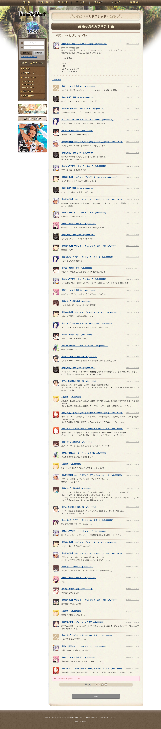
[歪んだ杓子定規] (56, 48)
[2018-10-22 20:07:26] (132, 153)
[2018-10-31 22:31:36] (132, 520)
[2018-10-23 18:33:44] (132, 188)
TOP (27, 3)
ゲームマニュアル (32, 77)
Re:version (113, 717)
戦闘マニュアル (32, 87)
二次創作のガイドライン (91, 717)
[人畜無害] (56, 401)
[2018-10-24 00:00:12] (132, 199)
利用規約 (47, 717)
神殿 (45, 3)
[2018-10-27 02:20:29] (132, 301)
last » (105, 684)
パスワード (21, 48)
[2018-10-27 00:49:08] (132, 290)
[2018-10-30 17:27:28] (132, 453)
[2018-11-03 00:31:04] (132, 600)
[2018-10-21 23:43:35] (132, 141)
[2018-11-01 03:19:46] (132, 531)
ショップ (116, 3)
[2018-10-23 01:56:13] (132, 166)
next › (102, 684)
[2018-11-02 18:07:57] (132, 577)
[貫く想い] (56, 306)
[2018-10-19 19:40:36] (132, 86)
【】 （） (84, 44)
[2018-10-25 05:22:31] (132, 212)
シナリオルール (32, 81)
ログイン (26, 53)
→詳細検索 (56, 80)
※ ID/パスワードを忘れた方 (29, 57)
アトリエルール (32, 84)
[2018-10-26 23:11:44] (132, 268)
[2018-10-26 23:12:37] (132, 279)
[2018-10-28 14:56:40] (132, 345)
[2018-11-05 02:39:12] (132, 646)
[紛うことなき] (56, 91)
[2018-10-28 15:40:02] (132, 356)
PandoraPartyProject (32, 14)
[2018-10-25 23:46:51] (132, 234)
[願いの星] (56, 417)
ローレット (63, 3)
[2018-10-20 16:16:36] (132, 130)
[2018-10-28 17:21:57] (132, 368)
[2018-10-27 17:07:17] (132, 323)
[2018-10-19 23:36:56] (132, 108)
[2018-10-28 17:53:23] (132, 381)
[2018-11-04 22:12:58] (132, 622)
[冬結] (56, 135)
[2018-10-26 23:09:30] (132, 257)
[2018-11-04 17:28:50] (132, 611)
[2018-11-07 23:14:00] (132, 668)
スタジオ (98, 3)
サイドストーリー (32, 73)
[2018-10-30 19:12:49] (132, 464)
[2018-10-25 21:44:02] (132, 223)
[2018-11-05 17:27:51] (132, 657)
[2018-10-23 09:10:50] (132, 177)
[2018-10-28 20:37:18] (132, 397)
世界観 (32, 69)
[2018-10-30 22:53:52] (132, 488)
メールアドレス (21, 43)
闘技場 (134, 3)
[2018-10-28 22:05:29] (132, 428)
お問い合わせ (32, 96)
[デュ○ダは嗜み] (56, 361)
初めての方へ (32, 91)
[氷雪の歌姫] (56, 146)
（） (71, 397)
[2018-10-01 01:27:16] (132, 43)
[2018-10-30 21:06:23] (132, 475)
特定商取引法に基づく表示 (74, 717)
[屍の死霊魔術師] (56, 350)
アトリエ (80, 3)
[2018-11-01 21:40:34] (132, 553)
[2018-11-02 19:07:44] (132, 589)
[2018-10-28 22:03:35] (132, 413)
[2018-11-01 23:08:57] (132, 566)
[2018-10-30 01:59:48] (132, 442)
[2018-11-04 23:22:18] (132, 635)
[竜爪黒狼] (56, 102)
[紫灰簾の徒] (56, 113)
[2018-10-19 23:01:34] (132, 97)
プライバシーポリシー (58, 717)
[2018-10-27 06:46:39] (132, 312)
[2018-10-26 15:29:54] (132, 246)
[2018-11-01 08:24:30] (132, 542)
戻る (96, 696)
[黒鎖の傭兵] (56, 182)
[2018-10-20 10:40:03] (132, 119)
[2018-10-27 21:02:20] (132, 334)
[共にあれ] (56, 124)
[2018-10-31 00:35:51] (132, 507)
